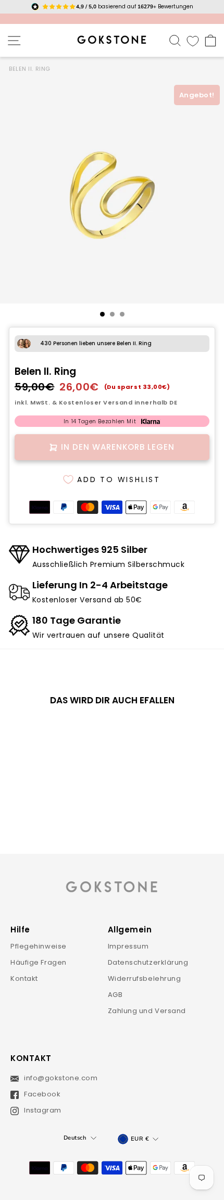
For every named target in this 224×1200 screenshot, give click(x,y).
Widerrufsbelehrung (144, 978)
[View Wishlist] (192, 40)
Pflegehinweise (38, 946)
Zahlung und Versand (147, 1011)
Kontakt (24, 978)
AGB (115, 995)
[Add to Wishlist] (76, 731)
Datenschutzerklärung (148, 962)
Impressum (128, 946)
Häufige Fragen (38, 962)
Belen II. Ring (30, 69)
